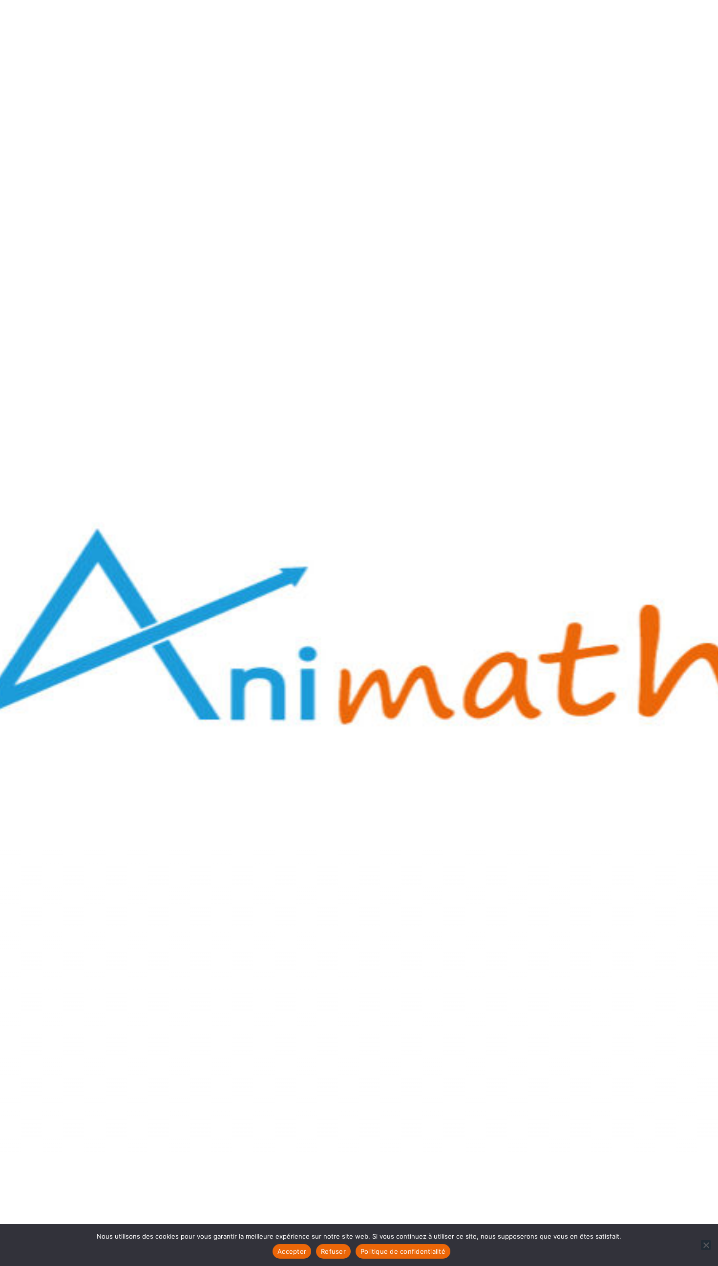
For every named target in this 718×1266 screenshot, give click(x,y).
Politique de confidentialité (402, 1251)
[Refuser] (706, 1245)
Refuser (333, 1251)
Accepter (291, 1251)
